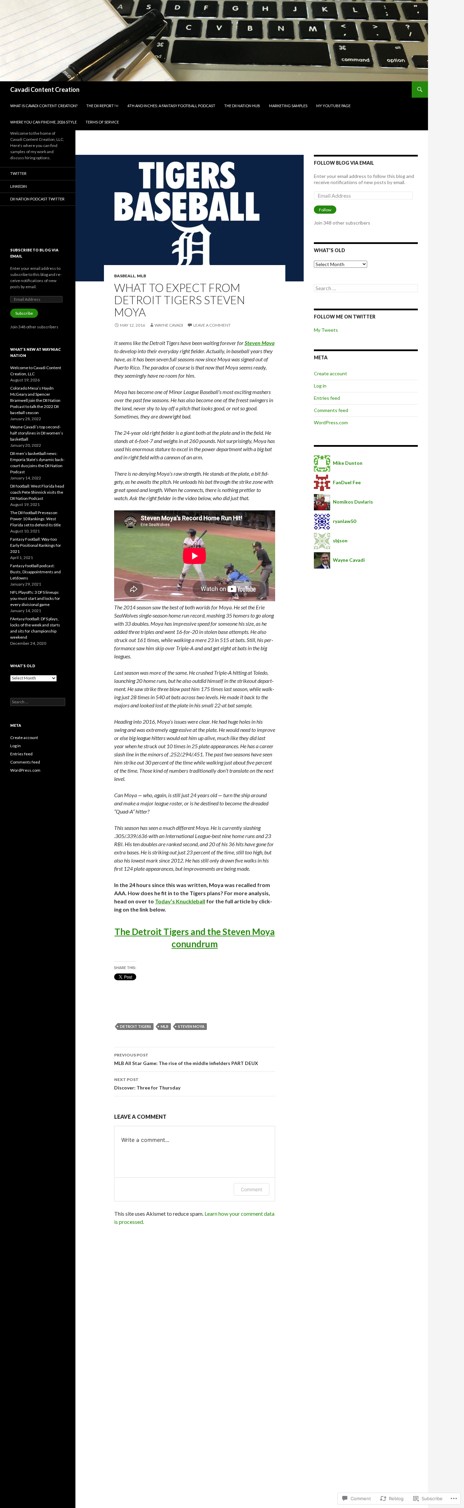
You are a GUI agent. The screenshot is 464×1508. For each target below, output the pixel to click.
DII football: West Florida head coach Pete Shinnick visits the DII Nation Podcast (37, 492)
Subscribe (24, 313)
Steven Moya (259, 343)
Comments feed (331, 410)
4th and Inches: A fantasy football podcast (171, 105)
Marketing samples (288, 105)
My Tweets (326, 330)
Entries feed (327, 398)
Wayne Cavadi (169, 325)
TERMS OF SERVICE (102, 122)
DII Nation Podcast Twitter (37, 199)
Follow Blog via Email (344, 163)
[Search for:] (366, 288)
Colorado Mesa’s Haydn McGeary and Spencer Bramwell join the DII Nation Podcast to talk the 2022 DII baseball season (35, 400)
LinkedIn (18, 186)
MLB (141, 275)
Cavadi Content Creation (44, 89)
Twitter (18, 173)
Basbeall (124, 275)
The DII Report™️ (102, 105)
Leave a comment (212, 325)
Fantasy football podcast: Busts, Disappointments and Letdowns (35, 571)
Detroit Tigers (135, 1026)
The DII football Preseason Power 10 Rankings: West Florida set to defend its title (35, 518)
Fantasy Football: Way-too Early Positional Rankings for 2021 (35, 545)
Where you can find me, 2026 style (43, 122)
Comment (251, 1189)
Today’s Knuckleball (180, 901)
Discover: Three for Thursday (147, 1084)
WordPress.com (331, 422)
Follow (325, 209)
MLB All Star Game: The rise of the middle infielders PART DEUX (186, 1059)
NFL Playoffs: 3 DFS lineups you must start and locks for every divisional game (35, 598)
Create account (330, 373)
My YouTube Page (333, 105)
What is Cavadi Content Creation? (43, 105)
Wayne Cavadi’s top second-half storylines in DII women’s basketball (36, 433)
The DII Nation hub (242, 105)
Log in (320, 386)
